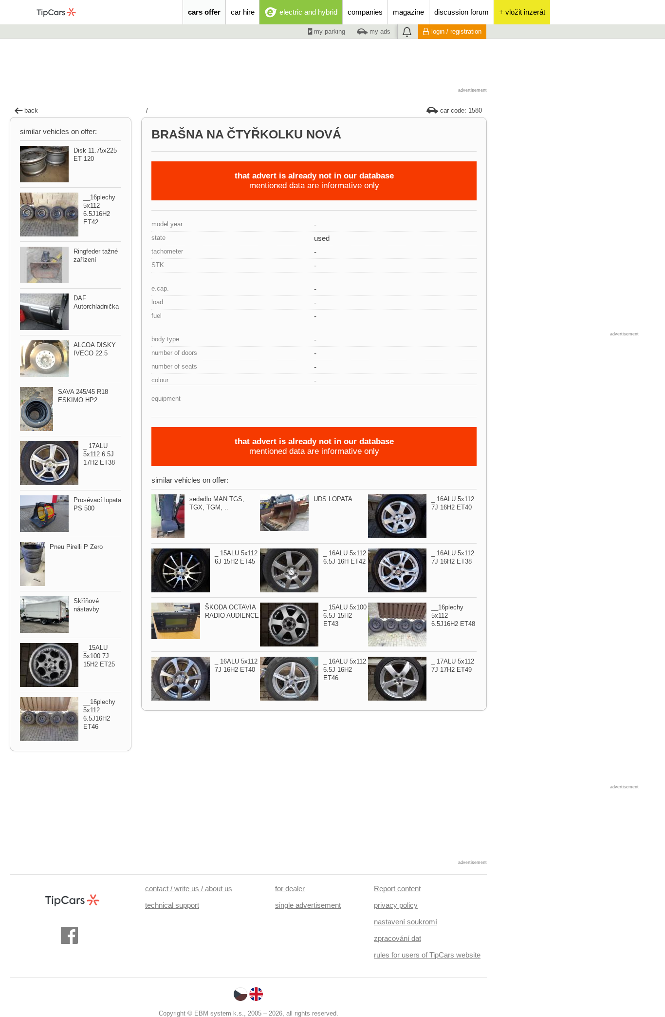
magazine (408, 12)
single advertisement (308, 905)
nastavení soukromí (405, 922)
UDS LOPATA (333, 499)
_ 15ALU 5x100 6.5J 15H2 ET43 (345, 615)
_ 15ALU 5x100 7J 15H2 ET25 (99, 656)
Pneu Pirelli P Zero (76, 546)
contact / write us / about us (188, 888)
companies (365, 12)
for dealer (290, 888)
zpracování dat (397, 938)
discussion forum (461, 12)
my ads (379, 31)
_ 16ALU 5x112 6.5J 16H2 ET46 (344, 670)
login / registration (456, 31)
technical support (172, 905)
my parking (328, 31)
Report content (397, 888)
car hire (243, 12)
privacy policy (396, 905)
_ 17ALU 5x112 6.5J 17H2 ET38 (99, 454)
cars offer (204, 12)
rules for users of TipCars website (427, 955)
